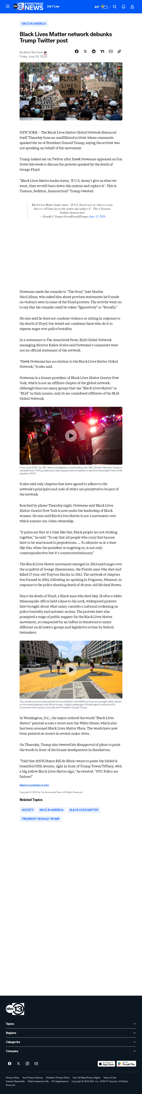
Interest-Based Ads (15, 1081)
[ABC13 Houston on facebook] (9, 1063)
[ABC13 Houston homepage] (28, 7)
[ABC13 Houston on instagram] (27, 1063)
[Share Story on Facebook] (77, 51)
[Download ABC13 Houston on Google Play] (126, 1064)
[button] (8, 6)
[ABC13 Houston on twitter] (18, 1063)
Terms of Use (109, 1078)
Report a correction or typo (34, 785)
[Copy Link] (119, 51)
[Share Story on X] (85, 51)
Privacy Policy (12, 1078)
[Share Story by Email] (111, 51)
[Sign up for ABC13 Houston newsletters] (36, 1063)
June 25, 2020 (97, 216)
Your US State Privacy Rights (86, 1078)
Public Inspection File (38, 1081)
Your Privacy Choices (32, 1078)
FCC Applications (60, 1081)
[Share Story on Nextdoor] (102, 51)
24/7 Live (53, 6)
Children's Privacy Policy (58, 1078)
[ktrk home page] (15, 1009)
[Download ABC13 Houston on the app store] (106, 1064)
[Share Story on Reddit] (94, 51)
